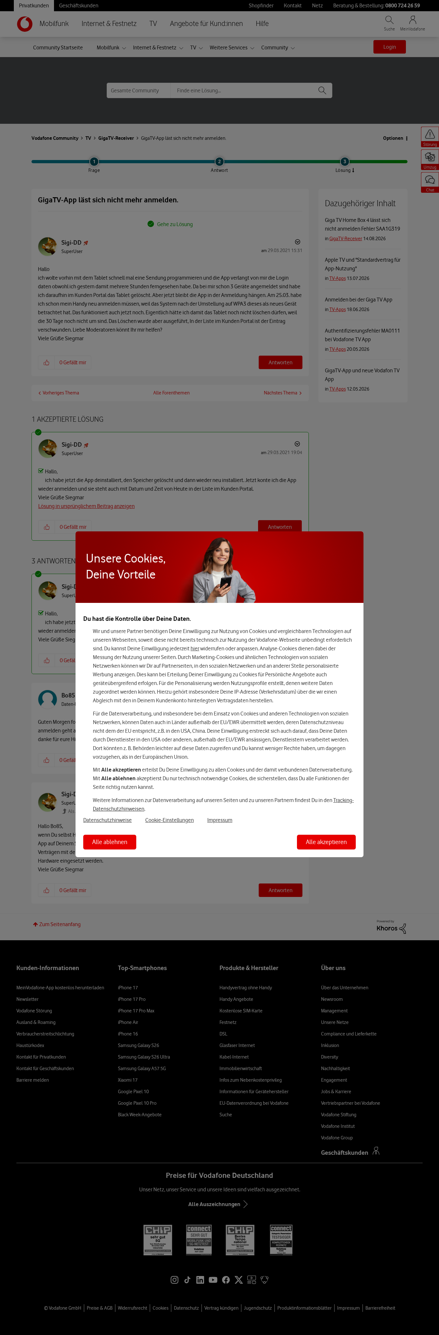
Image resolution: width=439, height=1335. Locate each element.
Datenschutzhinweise (107, 820)
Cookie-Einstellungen (169, 820)
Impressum (219, 820)
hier (195, 648)
